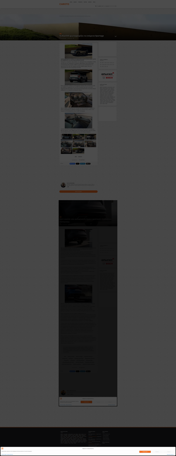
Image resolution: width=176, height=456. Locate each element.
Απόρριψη (157, 451)
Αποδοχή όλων (145, 451)
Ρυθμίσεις (169, 451)
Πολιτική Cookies (4, 454)
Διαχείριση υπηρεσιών (170, 454)
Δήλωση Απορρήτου (10, 454)
